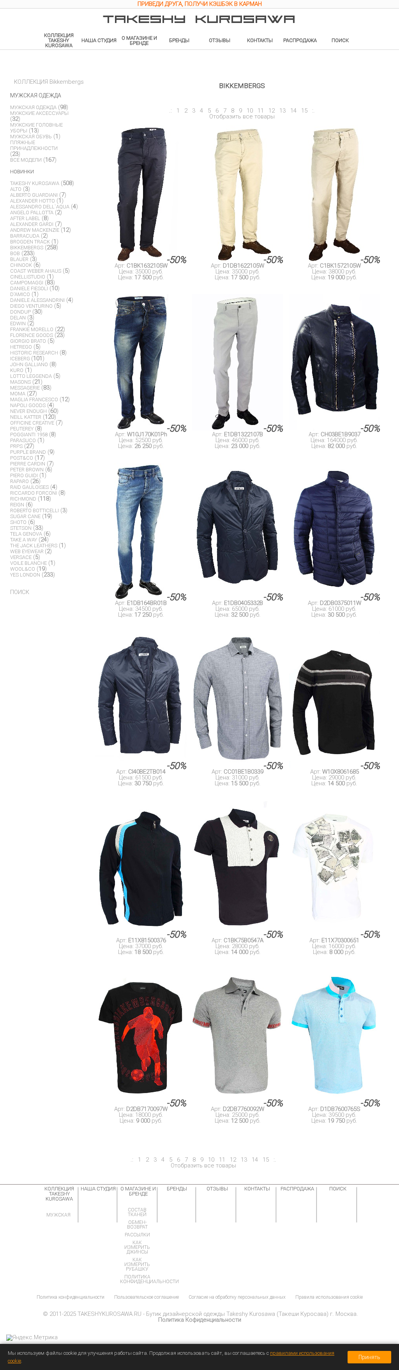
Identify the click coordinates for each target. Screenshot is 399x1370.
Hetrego (21, 347)
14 (293, 110)
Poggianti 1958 (29, 434)
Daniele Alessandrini (37, 300)
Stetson (21, 528)
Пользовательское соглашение (146, 1297)
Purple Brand (28, 452)
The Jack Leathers (33, 545)
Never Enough (28, 411)
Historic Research (34, 353)
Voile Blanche (28, 563)
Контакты (260, 40)
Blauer (19, 259)
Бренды (179, 40)
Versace (21, 557)
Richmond (23, 499)
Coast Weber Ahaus (35, 271)
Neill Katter (25, 417)
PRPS (16, 446)
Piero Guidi (24, 475)
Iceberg (20, 358)
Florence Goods (31, 335)
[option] (199, 5)
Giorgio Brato (28, 341)
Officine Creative (32, 423)
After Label (25, 218)
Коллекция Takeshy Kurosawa (59, 40)
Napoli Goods (28, 405)
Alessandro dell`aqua (39, 207)
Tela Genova (26, 534)
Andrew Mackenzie (34, 230)
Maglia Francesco (34, 399)
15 (304, 110)
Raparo (19, 481)
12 (271, 110)
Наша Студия (99, 40)
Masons (20, 382)
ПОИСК (19, 592)
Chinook (21, 265)
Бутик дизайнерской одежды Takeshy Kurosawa (210, 1313)
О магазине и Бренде (139, 40)
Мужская (58, 1215)
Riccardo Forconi (33, 493)
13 (282, 110)
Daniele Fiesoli (29, 288)
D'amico (20, 294)
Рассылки (137, 1235)
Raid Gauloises (29, 487)
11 (261, 110)
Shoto (18, 522)
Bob (15, 253)
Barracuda (24, 236)
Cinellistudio (27, 277)
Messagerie (25, 388)
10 (250, 110)
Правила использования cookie (329, 1297)
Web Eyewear (27, 551)
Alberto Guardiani (34, 195)
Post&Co (21, 458)
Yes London (25, 575)
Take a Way (23, 540)
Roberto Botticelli (34, 510)
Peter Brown (27, 470)
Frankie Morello (31, 329)
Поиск (340, 40)
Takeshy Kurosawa (34, 183)
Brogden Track (30, 242)
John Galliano (29, 364)
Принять (369, 1357)
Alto (15, 189)
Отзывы (219, 40)
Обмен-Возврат (137, 1225)
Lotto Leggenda (31, 376)
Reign (17, 505)
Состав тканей (137, 1212)
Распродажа (300, 40)
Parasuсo (23, 440)
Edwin (18, 323)
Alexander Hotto (32, 201)
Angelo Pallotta (31, 212)
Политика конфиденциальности (149, 1279)
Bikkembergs (26, 247)
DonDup (20, 312)
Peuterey (22, 429)
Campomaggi (26, 283)
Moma (17, 394)
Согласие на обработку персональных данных (237, 1297)
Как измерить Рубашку (137, 1264)
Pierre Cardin (27, 464)
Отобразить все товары (242, 116)
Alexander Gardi (31, 224)
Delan (18, 318)
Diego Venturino (31, 306)
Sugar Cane (25, 516)
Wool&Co (22, 569)
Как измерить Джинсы (137, 1247)
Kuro (16, 370)
